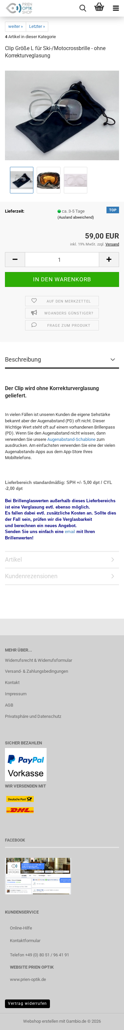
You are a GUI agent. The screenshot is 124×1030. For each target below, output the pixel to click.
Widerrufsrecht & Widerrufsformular (38, 660)
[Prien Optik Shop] (16, 8)
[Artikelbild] (62, 115)
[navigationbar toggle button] (115, 8)
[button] (15, 259)
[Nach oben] (106, 1020)
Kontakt (12, 682)
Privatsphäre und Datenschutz (33, 716)
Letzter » (37, 26)
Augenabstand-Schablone (71, 439)
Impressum (15, 693)
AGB (9, 705)
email (70, 531)
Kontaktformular (25, 940)
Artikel (13, 559)
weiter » (15, 26)
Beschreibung (23, 359)
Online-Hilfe (21, 928)
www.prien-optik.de (28, 979)
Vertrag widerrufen (27, 1003)
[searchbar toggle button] (82, 8)
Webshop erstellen (40, 1021)
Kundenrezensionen (31, 576)
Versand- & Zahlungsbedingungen (36, 671)
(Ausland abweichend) (76, 217)
